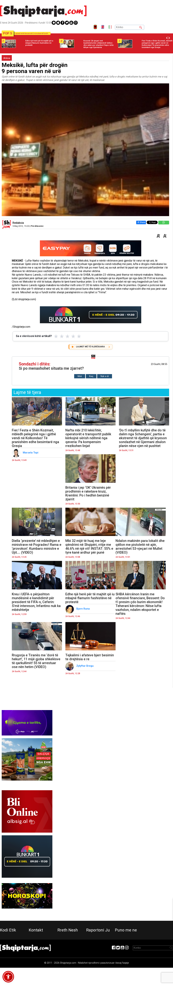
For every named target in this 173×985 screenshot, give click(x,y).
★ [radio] (56, 336)
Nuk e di (105, 376)
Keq (91, 376)
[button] (8, 977)
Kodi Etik (8, 930)
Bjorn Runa (83, 608)
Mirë (80, 376)
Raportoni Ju (98, 930)
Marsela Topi (31, 452)
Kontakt (36, 930)
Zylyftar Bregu (85, 665)
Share (142, 222)
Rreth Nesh (67, 930)
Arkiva (6, 58)
